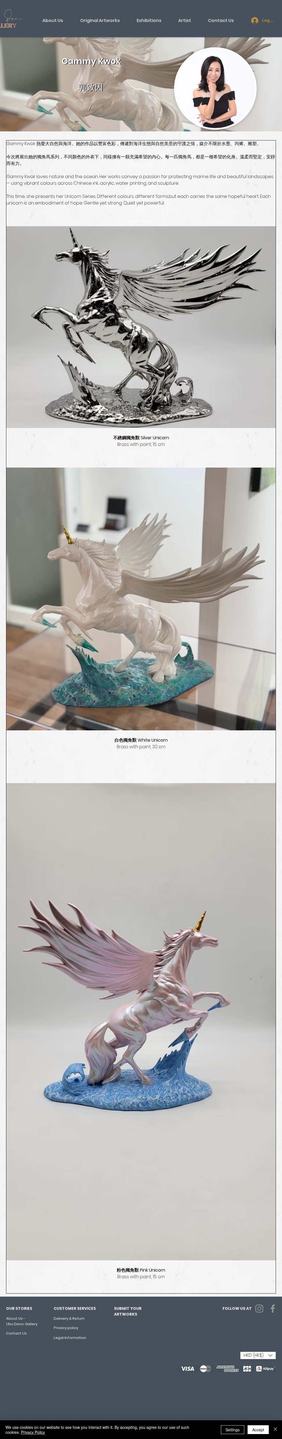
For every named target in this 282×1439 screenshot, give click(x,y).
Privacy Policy (33, 1432)
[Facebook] (272, 1308)
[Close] (275, 1430)
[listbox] (258, 1355)
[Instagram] (259, 1308)
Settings (233, 1429)
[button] (258, 1355)
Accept (258, 1429)
